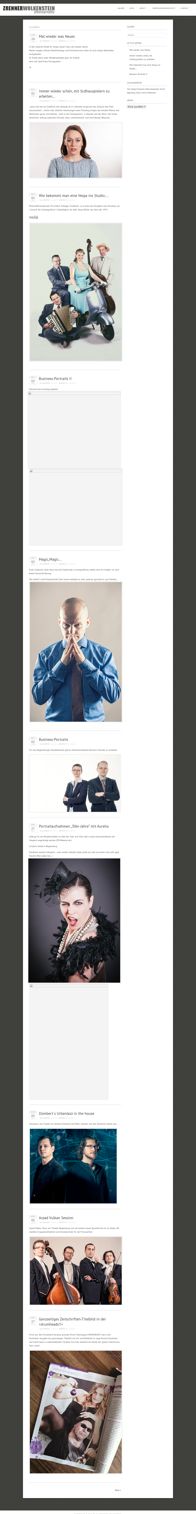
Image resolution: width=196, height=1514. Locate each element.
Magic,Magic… (50, 559)
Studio (138, 93)
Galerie (121, 8)
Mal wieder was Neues (57, 36)
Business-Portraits (53, 739)
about (142, 8)
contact (184, 8)
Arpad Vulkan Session (56, 1217)
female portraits (56, 57)
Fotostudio (141, 89)
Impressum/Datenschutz (164, 8)
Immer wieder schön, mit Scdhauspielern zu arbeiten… (142, 57)
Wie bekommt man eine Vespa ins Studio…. (74, 195)
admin (62, 41)
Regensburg (131, 93)
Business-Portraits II (55, 378)
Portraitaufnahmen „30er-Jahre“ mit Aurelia (74, 826)
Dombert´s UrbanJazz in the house (66, 1113)
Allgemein (45, 41)
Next (118, 1490)
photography (154, 89)
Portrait (162, 89)
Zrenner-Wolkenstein (148, 93)
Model (147, 89)
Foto (128, 89)
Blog (132, 8)
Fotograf (134, 89)
